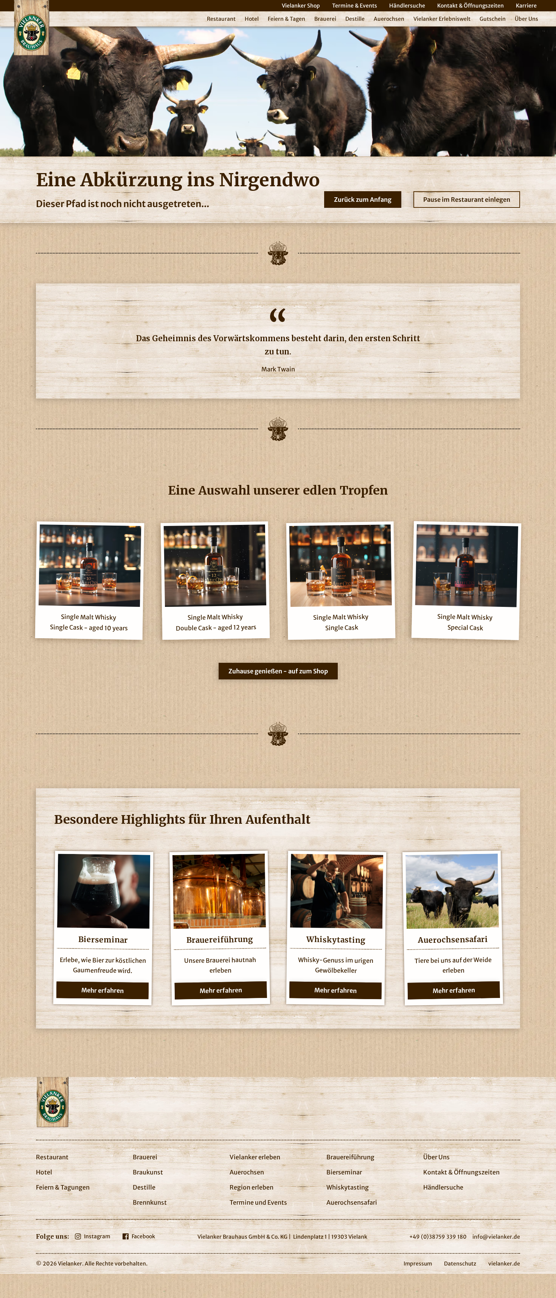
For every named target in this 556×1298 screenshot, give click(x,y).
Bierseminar (344, 1172)
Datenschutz (460, 1263)
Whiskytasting (347, 1187)
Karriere (526, 5)
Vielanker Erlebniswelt (442, 18)
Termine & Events (354, 5)
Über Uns (526, 18)
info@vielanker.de (496, 1236)
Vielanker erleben (255, 1157)
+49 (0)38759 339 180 (437, 1236)
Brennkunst (150, 1202)
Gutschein (493, 18)
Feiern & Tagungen (63, 1187)
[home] (31, 28)
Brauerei (325, 18)
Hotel (252, 18)
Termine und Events (258, 1202)
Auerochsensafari (351, 1202)
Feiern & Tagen (286, 18)
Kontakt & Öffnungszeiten (470, 5)
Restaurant (221, 18)
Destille (355, 18)
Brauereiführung (350, 1157)
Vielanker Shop (301, 5)
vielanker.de (504, 1263)
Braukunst (148, 1172)
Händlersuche (407, 5)
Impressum (418, 1263)
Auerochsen (389, 18)
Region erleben (251, 1187)
